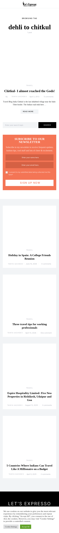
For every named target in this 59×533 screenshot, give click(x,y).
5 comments (48, 97)
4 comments (46, 264)
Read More (28, 111)
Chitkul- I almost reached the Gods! (29, 91)
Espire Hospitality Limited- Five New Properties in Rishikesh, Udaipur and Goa (29, 396)
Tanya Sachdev (19, 97)
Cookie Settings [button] (11, 527)
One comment (46, 333)
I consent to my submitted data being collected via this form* (29, 173)
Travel (29, 85)
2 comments (47, 405)
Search (47, 125)
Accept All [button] (26, 527)
